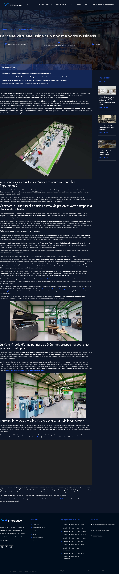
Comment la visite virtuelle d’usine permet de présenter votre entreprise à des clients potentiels (34, 77)
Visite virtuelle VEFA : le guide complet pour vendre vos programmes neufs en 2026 (107, 100)
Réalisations (61, 5)
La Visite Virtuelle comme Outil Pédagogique (105, 152)
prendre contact (57, 499)
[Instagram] (11, 547)
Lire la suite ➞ (103, 107)
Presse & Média (82, 5)
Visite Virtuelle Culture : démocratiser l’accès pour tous (107, 127)
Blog (71, 5)
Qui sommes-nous (45, 5)
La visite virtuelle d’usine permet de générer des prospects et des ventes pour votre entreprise (34, 80)
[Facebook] (6, 547)
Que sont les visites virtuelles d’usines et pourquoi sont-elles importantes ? (27, 73)
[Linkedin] (2, 547)
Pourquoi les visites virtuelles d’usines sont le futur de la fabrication (25, 84)
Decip (39, 437)
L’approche (31, 5)
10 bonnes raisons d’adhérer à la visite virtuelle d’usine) (25, 370)
